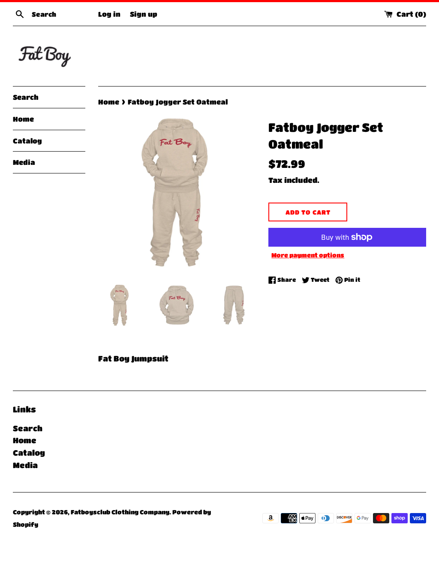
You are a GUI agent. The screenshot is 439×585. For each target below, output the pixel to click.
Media (24, 162)
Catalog (27, 141)
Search (26, 97)
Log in (109, 14)
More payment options (307, 254)
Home (23, 119)
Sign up (143, 14)
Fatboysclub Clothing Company (120, 512)
